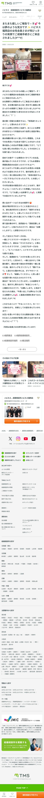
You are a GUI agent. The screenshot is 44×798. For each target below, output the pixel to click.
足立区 (25, 620)
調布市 (11, 627)
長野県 (16, 556)
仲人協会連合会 (13, 762)
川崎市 (24, 654)
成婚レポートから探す (33, 456)
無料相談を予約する (22, 421)
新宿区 (4, 618)
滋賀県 (22, 581)
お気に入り (29, 460)
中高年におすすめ (29, 692)
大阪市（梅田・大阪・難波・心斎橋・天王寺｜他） (17, 642)
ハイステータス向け (30, 701)
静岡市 (11, 662)
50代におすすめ (6, 692)
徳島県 (34, 589)
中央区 (16, 618)
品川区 (28, 622)
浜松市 (5, 662)
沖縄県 (11, 601)
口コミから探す (10, 456)
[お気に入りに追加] (40, 11)
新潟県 (4, 556)
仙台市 (28, 652)
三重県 (22, 574)
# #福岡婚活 (7, 335)
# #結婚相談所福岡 (9, 340)
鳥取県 (16, 589)
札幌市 (9, 652)
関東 (3, 561)
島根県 (22, 589)
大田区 (34, 622)
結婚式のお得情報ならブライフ (27, 762)
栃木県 (35, 564)
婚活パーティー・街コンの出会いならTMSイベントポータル (21, 760)
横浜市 (18, 654)
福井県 (34, 556)
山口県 (28, 589)
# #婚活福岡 (25, 340)
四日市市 (29, 662)
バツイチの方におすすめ (29, 704)
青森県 (10, 549)
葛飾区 (5, 620)
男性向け (22, 706)
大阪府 (4, 581)
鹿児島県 (4, 601)
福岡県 (4, 599)
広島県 (4, 589)
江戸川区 (18, 620)
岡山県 (10, 589)
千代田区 (27, 618)
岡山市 (8, 666)
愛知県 (4, 574)
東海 (3, 571)
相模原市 (30, 654)
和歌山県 (34, 581)
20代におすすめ (6, 690)
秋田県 (28, 549)
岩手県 (16, 549)
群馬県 (4, 566)
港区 (21, 618)
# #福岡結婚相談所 (22, 335)
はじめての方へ (7, 465)
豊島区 (5, 625)
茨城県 (29, 564)
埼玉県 (17, 564)
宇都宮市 (19, 659)
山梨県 (10, 556)
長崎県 (16, 599)
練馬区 (10, 622)
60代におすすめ (18, 692)
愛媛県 (5, 591)
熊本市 (12, 671)
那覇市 (12, 674)
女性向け (15, 706)
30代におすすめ (18, 690)
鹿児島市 (39, 671)
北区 (10, 625)
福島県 (40, 549)
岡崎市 (33, 635)
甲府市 (4, 654)
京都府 (16, 581)
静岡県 (16, 574)
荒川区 (31, 620)
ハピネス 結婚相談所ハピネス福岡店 (18, 398)
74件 (38, 407)
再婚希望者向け (17, 701)
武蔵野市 (23, 625)
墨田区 (11, 620)
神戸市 (16, 664)
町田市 (30, 625)
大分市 (25, 671)
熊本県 (22, 599)
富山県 (22, 556)
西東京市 (18, 627)
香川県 (40, 589)
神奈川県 (10, 564)
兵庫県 (10, 581)
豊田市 (27, 635)
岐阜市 (4, 664)
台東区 (40, 618)
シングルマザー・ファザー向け (11, 704)
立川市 (36, 625)
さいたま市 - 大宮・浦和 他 (10, 657)
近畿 (3, 578)
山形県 (34, 549)
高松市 (17, 669)
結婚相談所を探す (10, 453)
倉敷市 (14, 666)
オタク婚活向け (6, 706)
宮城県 (22, 549)
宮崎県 (34, 599)
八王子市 (4, 627)
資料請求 (4, 796)
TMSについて (6, 480)
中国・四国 (5, 586)
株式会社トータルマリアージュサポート (12, 758)
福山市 (33, 666)
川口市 (22, 657)
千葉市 (34, 657)
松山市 (5, 669)
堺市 (36, 642)
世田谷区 (38, 620)
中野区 (16, 622)
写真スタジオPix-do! (18, 766)
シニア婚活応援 (6, 695)
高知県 (11, 591)
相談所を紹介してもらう (13, 460)
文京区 (16, 625)
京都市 (35, 664)
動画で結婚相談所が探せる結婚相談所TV (25, 764)
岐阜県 (10, 574)
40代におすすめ (29, 690)
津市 (23, 662)
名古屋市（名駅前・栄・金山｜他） (12, 635)
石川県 (28, 556)
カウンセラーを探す (32, 453)
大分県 (28, 599)
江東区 (34, 618)
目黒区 (22, 622)
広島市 (27, 666)
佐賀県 (10, 599)
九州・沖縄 (5, 596)
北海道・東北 (6, 546)
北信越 (4, 553)
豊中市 (11, 644)
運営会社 (4, 516)
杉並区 (4, 622)
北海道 (4, 549)
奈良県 (28, 581)
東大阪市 (4, 644)
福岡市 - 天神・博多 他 (35, 669)
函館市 (15, 652)
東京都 (4, 564)
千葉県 (23, 564)
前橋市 (33, 659)
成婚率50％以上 (6, 701)
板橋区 (40, 622)
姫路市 (23, 664)
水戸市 (6, 659)
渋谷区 (10, 618)
